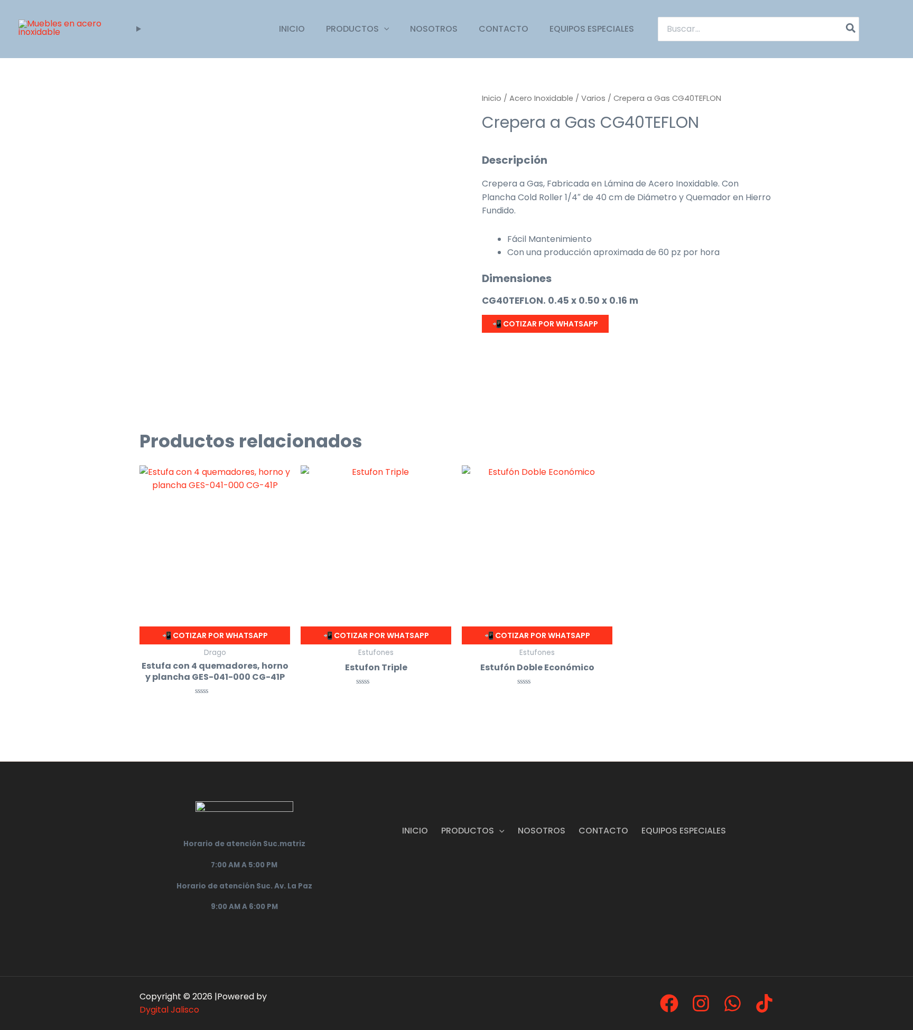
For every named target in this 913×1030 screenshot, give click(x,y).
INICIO (292, 29)
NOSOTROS (434, 29)
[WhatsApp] (732, 1003)
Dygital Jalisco (169, 1010)
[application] (384, 29)
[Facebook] (669, 1003)
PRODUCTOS (352, 29)
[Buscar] (851, 29)
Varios (593, 98)
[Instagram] (701, 1003)
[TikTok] (764, 1003)
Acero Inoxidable (541, 98)
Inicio (491, 98)
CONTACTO (503, 29)
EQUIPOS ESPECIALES (591, 29)
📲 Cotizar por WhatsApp (545, 324)
